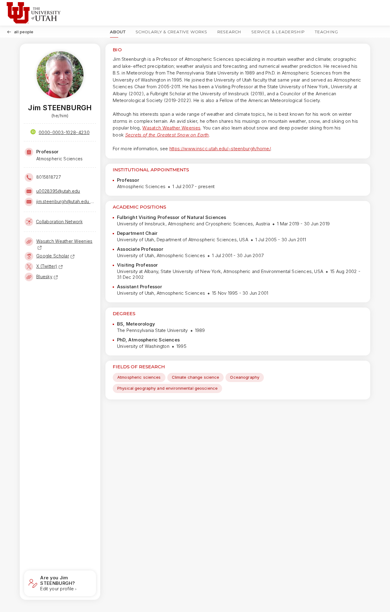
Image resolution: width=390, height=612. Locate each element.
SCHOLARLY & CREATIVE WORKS (171, 31)
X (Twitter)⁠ (46, 266)
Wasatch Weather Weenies (171, 128)
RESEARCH (229, 31)
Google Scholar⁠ (52, 255)
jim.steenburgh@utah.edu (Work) (65, 201)
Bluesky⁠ (44, 276)
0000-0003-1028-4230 (64, 132)
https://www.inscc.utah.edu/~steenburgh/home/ (220, 148)
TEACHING (326, 31)
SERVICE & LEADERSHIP (278, 31)
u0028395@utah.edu (58, 191)
